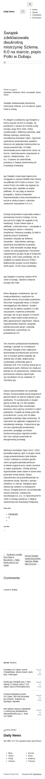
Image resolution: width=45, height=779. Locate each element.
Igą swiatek (31, 92)
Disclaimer (16, 92)
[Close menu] (29, 4)
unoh (13, 89)
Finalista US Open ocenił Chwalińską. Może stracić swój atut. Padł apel (18, 672)
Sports (38, 92)
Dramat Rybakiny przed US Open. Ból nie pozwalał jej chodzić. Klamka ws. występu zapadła (16, 698)
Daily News (9, 11)
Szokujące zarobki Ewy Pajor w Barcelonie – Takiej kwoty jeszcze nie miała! (13, 559)
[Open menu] (22, 12)
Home (23, 92)
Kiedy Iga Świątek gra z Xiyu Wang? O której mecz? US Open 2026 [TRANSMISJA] (17, 684)
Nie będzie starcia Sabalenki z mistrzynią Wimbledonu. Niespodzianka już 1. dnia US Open (17, 712)
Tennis (6, 94)
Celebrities (8, 92)
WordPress (37, 774)
